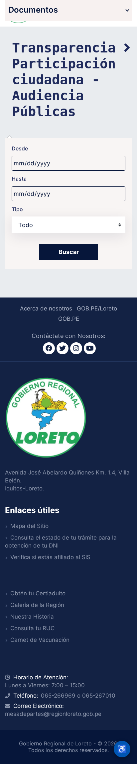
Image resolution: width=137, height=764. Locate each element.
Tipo (17, 209)
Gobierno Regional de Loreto (55, 743)
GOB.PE (68, 318)
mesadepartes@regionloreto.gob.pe (53, 714)
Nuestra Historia (32, 616)
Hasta (19, 178)
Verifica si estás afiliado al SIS (50, 557)
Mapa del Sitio (29, 526)
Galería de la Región (37, 605)
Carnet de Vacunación (39, 640)
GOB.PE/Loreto (97, 308)
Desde (20, 148)
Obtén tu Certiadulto (38, 593)
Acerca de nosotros (46, 308)
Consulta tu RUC (32, 628)
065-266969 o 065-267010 (78, 695)
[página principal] (46, 417)
